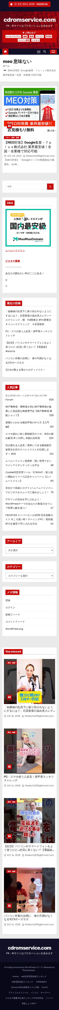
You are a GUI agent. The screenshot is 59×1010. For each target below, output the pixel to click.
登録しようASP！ (29, 1003)
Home (16, 976)
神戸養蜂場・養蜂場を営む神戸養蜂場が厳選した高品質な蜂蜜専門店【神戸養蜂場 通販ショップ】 (28, 411)
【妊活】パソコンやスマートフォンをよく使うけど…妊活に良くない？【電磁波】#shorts (28, 347)
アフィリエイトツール (18, 992)
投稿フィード (12, 614)
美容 (31, 36)
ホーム (6, 65)
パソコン (39, 36)
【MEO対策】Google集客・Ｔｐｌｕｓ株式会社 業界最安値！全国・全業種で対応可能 (28, 146)
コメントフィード (15, 621)
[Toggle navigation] (39, 52)
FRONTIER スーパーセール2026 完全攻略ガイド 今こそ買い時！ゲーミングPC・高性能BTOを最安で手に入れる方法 (29, 519)
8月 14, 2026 (14, 785)
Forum (9, 399)
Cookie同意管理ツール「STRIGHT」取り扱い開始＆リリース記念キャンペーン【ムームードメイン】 (29, 477)
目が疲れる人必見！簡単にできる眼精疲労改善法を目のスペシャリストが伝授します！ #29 (28, 450)
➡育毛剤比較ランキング (22, 981)
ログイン (10, 607)
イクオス (35, 40)
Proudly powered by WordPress (20, 967)
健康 (25, 36)
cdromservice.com (29, 19)
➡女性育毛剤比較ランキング (33, 976)
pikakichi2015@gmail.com (40, 155)
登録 (7, 600)
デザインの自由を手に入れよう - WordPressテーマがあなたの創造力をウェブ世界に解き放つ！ (28, 504)
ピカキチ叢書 (12, 261)
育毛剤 (48, 36)
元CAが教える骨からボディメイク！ (25, 369)
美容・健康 (11, 663)
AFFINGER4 (42, 981)
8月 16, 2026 (14, 716)
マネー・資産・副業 (12, 137)
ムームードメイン (13, 36)
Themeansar (28, 970)
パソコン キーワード (40, 992)
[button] (45, 51)
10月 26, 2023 (14, 155)
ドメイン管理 (23, 40)
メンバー (50, 998)
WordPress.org (14, 629)
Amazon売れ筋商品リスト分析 (25, 987)
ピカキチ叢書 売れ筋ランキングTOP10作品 (24, 998)
